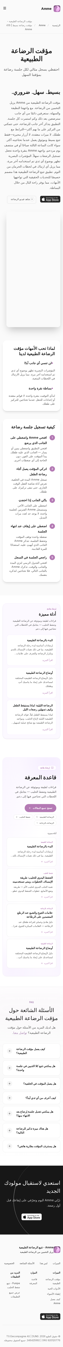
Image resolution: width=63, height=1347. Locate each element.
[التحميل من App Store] (50, 199)
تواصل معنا (20, 1033)
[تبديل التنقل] (4, 8)
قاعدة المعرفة (33, 1281)
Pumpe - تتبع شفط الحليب (13, 1285)
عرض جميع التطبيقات (14, 1294)
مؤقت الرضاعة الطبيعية (53, 1281)
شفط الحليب (23, 817)
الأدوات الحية (54, 1288)
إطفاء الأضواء (53, 1293)
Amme (42, 25)
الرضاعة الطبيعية (45, 817)
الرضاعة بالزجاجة (45, 823)
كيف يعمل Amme (55, 1301)
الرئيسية (56, 25)
